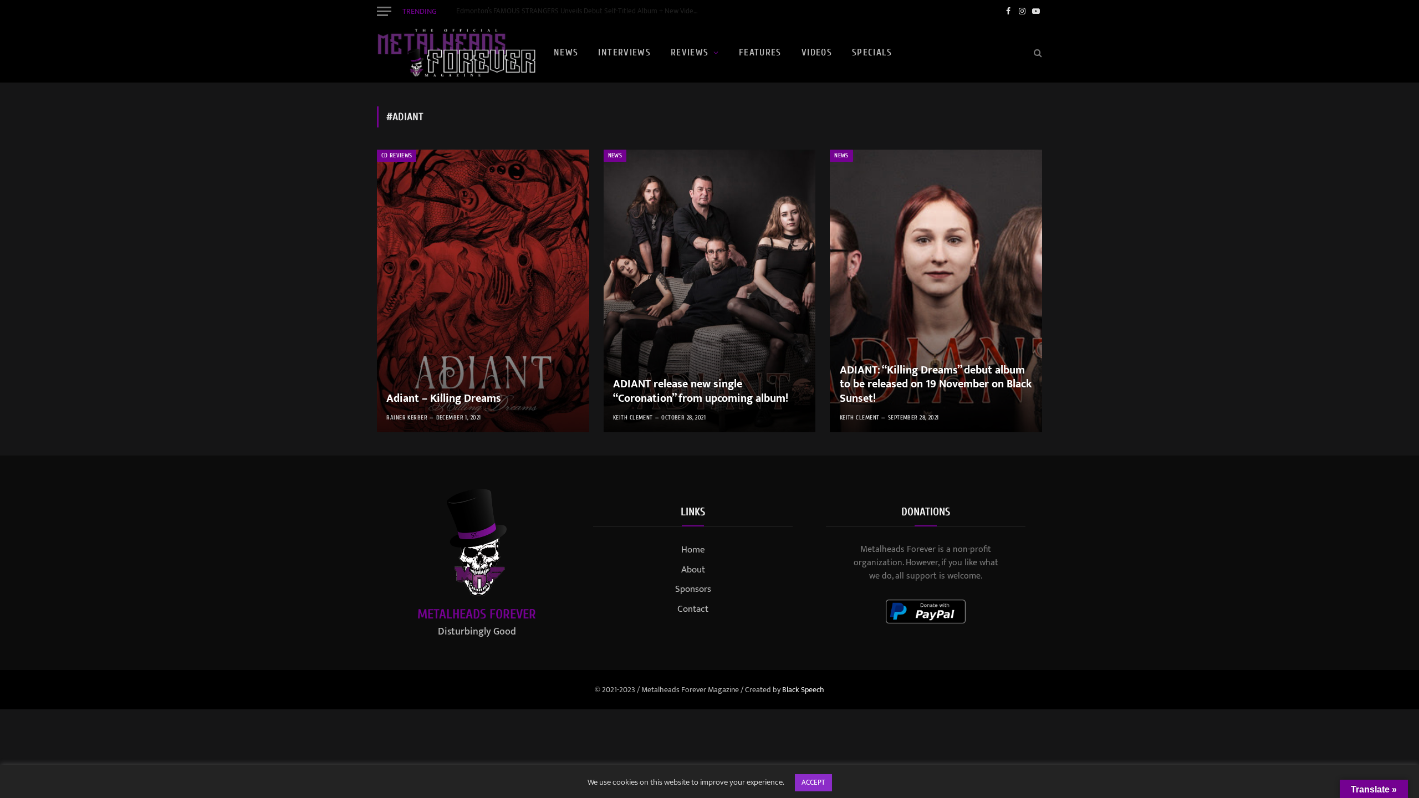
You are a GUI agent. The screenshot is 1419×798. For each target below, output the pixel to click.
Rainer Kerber (406, 417)
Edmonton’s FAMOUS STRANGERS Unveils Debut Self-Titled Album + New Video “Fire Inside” (581, 11)
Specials (872, 52)
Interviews (624, 52)
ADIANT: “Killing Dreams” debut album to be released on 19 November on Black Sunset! (936, 385)
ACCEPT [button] (813, 782)
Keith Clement (633, 417)
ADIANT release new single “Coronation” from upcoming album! (700, 391)
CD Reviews (396, 155)
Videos (817, 52)
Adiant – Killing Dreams (443, 399)
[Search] (1037, 52)
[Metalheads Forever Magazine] (456, 52)
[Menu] (384, 11)
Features (760, 52)
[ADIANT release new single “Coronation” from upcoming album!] (710, 291)
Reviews (690, 52)
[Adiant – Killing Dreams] (483, 291)
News (566, 52)
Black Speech (803, 689)
